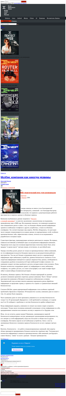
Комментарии (5, 184)
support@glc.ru (22, 375)
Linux (13, 18)
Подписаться (17, 350)
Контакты (63, 387)
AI (36, 18)
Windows (7, 18)
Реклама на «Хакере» (60, 386)
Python (32, 18)
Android (19, 18)
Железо (26, 18)
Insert (18, 394)
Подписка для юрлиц (60, 384)
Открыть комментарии (7, 355)
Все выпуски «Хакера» (53, 18)
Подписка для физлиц (60, 383)
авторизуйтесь (5, 358)
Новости (3, 173)
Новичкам (42, 18)
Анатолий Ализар (6, 181)
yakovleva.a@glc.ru (21, 376)
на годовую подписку (20, 3)
